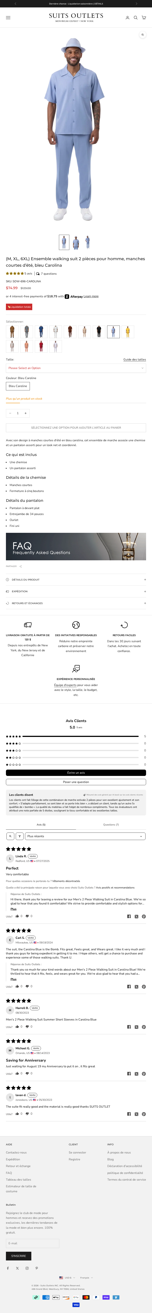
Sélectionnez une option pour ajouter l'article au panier (76, 428)
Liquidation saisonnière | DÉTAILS (85, 3)
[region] (76, 3)
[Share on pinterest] (144, 916)
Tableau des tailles (18, 1180)
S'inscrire (18, 1256)
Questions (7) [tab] (111, 824)
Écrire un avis (76, 773)
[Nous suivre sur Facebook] (8, 1268)
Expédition (13, 1159)
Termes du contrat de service (126, 1180)
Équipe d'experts (65, 685)
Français (84, 1277)
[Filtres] (20, 836)
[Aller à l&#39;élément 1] (64, 242)
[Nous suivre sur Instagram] (27, 1268)
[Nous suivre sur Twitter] (17, 1268)
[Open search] (10, 836)
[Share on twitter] (136, 916)
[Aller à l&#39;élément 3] (88, 242)
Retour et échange (18, 1166)
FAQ (9, 1173)
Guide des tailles (134, 360)
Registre (74, 1159)
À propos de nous (119, 1152)
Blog (110, 1159)
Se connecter (77, 1152)
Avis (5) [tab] (41, 824)
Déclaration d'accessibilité (124, 1166)
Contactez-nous (16, 1152)
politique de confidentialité (125, 1173)
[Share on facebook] (129, 916)
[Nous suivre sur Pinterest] (37, 1268)
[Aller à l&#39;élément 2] (76, 242)
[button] (76, 273)
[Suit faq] (76, 546)
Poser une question (76, 782)
